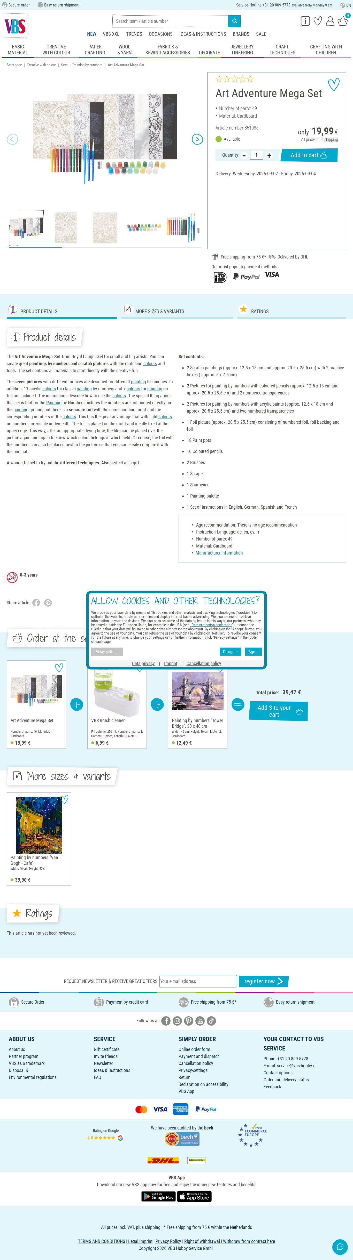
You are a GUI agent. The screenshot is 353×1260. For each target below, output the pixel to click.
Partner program (24, 1056)
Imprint (170, 663)
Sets (64, 65)
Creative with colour (41, 65)
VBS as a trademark (27, 1063)
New (91, 34)
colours (150, 363)
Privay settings (107, 651)
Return (184, 1077)
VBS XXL (111, 34)
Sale (261, 34)
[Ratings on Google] (106, 1134)
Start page (14, 65)
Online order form (194, 1049)
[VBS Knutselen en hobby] (15, 26)
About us (17, 1049)
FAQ (97, 1077)
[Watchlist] (318, 21)
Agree (253, 651)
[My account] (330, 21)
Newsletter (103, 1063)
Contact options (278, 1072)
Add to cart (304, 155)
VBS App (186, 1091)
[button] (12, 139)
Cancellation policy (196, 1063)
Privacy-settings (193, 1070)
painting (138, 381)
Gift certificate (106, 1049)
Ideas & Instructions (202, 34)
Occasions (161, 34)
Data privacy (143, 663)
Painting (54, 402)
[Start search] (234, 21)
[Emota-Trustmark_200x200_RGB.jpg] (252, 1134)
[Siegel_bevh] (181, 1138)
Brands (241, 34)
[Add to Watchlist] (333, 84)
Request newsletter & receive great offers (110, 981)
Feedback (272, 1086)
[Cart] (342, 21)
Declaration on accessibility (203, 1084)
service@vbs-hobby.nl (297, 1065)
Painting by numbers (88, 65)
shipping (331, 139)
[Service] (305, 21)
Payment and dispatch (199, 1056)
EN (348, 5)
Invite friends (106, 1056)
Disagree (230, 651)
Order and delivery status (286, 1079)
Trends (134, 34)
